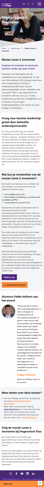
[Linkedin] (33, 474)
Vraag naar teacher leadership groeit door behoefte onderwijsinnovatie (21, 122)
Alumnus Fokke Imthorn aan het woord (20, 298)
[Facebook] (16, 474)
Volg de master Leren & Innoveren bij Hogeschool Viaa (22, 429)
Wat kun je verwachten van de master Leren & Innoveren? (21, 176)
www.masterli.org (11, 409)
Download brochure (16, 284)
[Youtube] (22, 474)
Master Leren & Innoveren (18, 60)
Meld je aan (9, 277)
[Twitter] (10, 474)
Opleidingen (15, 48)
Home (4, 48)
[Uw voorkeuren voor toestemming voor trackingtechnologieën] (40, 483)
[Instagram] (27, 474)
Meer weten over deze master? (22, 393)
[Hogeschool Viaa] (6, 6)
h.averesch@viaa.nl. (29, 417)
